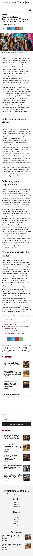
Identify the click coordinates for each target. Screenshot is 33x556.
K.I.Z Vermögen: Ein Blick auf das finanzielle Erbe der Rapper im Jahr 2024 (13, 476)
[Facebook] (9, 28)
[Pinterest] (17, 28)
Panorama (4, 14)
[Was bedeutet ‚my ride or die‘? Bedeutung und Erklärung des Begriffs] (26, 364)
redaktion (6, 24)
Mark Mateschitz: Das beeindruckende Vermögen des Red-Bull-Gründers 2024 (8, 349)
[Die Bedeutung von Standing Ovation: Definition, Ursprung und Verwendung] (26, 384)
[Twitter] (13, 28)
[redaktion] (3, 24)
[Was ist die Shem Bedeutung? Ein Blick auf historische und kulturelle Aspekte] (26, 373)
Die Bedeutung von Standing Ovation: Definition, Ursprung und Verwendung (12, 384)
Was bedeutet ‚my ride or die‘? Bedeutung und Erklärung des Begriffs (12, 363)
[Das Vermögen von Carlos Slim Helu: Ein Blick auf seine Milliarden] (26, 468)
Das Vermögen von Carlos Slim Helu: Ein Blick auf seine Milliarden (13, 467)
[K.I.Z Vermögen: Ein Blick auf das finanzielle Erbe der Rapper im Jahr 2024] (26, 477)
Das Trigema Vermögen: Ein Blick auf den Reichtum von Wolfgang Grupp (24, 349)
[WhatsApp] (21, 28)
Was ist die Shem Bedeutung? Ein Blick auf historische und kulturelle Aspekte (13, 373)
